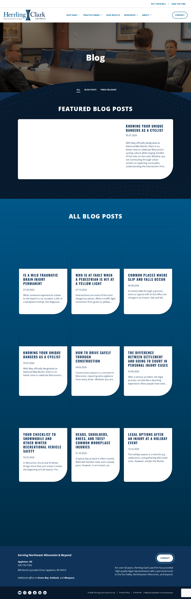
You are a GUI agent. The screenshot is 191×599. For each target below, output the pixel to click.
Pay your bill (158, 4)
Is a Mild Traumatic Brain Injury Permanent (40, 279)
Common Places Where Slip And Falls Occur (148, 277)
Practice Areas (91, 15)
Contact (179, 15)
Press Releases (108, 89)
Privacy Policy (124, 592)
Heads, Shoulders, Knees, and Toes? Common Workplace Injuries (93, 440)
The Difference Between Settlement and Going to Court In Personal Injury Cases (148, 359)
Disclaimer (137, 592)
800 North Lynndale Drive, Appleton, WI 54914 (42, 570)
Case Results (113, 15)
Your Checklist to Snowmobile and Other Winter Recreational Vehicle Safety (42, 443)
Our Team (71, 15)
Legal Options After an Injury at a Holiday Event (148, 438)
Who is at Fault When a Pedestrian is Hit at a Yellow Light (95, 279)
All (78, 89)
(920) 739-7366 (178, 4)
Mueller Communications (163, 592)
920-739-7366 (25, 565)
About (145, 15)
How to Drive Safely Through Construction (93, 356)
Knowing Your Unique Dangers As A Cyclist (144, 128)
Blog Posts (90, 89)
